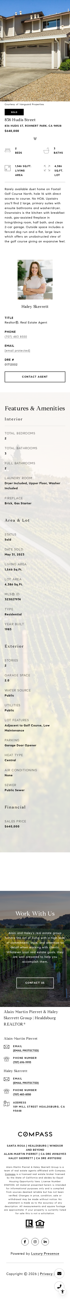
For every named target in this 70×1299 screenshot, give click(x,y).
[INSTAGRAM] (35, 1241)
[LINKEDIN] (45, 1241)
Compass (10, 1174)
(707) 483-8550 (22, 1094)
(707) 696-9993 (22, 1062)
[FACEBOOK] (25, 1241)
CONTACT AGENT (35, 376)
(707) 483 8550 (16, 336)
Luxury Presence (45, 1254)
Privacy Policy (52, 1274)
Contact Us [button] (35, 982)
